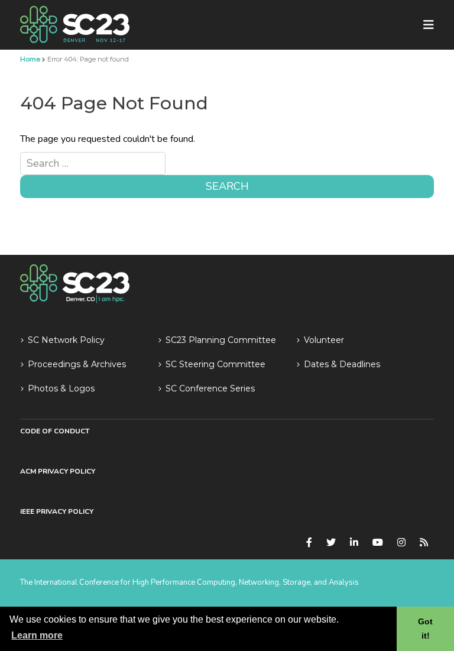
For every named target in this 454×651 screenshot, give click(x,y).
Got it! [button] (425, 628)
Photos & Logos (61, 388)
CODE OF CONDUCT (54, 431)
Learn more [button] (37, 635)
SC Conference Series (210, 388)
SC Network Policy (66, 340)
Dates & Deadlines (342, 364)
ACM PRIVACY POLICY (57, 471)
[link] (74, 24)
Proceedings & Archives (77, 364)
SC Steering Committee (215, 364)
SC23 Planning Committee (221, 340)
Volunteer (324, 340)
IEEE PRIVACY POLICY (56, 511)
